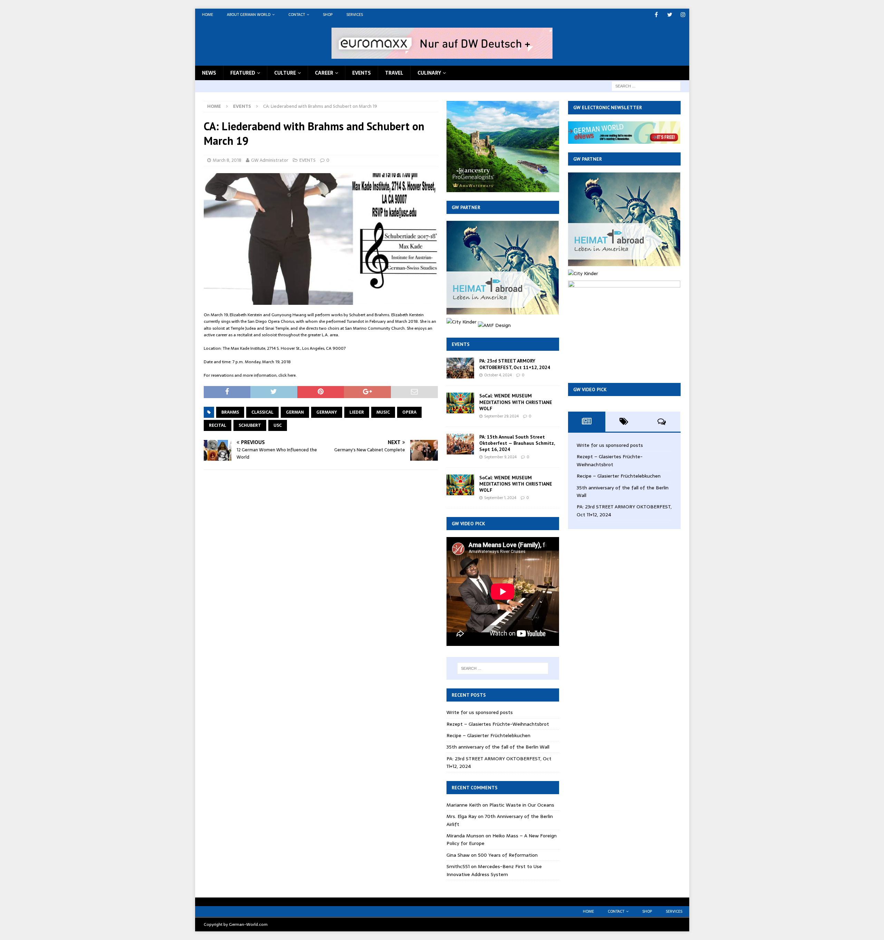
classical (262, 412)
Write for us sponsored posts (479, 712)
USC (277, 425)
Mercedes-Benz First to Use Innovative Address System (494, 870)
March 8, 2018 (227, 160)
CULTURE (285, 73)
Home (207, 14)
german (295, 412)
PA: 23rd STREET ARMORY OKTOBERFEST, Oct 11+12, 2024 (514, 364)
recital (217, 425)
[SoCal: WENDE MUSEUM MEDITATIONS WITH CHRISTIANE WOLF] (460, 403)
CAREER (324, 73)
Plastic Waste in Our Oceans (521, 805)
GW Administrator (269, 160)
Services (354, 14)
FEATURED (242, 73)
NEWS (209, 73)
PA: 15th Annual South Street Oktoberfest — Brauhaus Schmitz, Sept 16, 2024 (517, 443)
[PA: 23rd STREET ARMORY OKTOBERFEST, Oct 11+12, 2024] (460, 368)
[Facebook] (656, 15)
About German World (248, 14)
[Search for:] (646, 86)
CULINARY (429, 73)
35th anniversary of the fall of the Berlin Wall (497, 747)
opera (409, 412)
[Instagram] (683, 15)
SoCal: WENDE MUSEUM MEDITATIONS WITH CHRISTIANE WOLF (515, 402)
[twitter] (670, 15)
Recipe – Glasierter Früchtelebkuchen (488, 735)
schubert (250, 425)
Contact (296, 14)
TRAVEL (394, 73)
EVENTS (361, 73)
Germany (326, 412)
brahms (230, 412)
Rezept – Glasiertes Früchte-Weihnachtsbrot (497, 724)
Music (383, 412)
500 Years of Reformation (508, 855)
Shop (328, 14)
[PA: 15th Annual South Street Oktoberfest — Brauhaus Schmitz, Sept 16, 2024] (460, 444)
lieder (356, 412)
